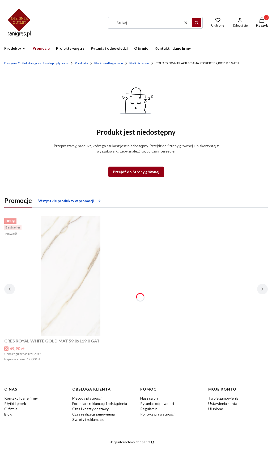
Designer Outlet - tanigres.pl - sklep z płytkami (36, 63)
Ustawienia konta (222, 403)
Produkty (81, 63)
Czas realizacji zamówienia (93, 414)
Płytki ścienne (139, 63)
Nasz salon (149, 398)
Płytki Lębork (15, 403)
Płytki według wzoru (108, 63)
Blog (8, 414)
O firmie (11, 408)
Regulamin (149, 408)
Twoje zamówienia (223, 398)
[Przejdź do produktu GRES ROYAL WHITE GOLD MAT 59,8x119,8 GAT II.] (70, 276)
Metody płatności (86, 398)
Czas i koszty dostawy (90, 408)
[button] (196, 22)
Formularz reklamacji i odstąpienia (99, 403)
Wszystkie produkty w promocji (66, 200)
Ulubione (215, 408)
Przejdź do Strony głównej (136, 172)
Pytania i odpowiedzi (157, 403)
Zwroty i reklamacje (88, 419)
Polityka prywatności (157, 414)
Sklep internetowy (129, 442)
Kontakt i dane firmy (21, 398)
